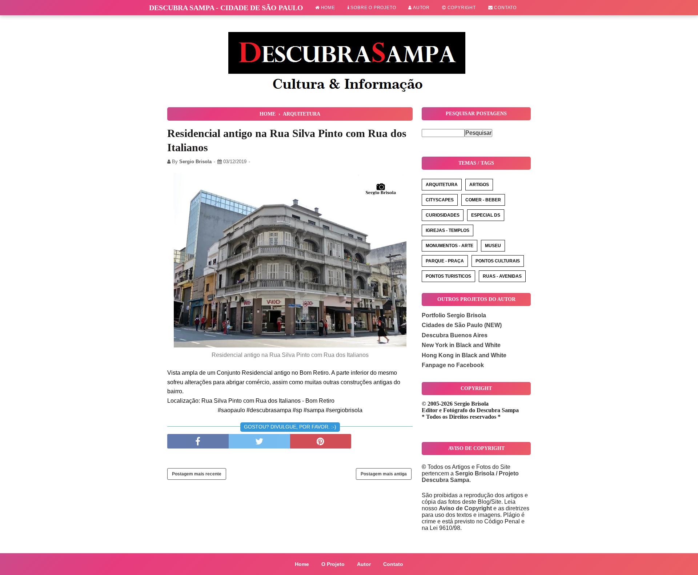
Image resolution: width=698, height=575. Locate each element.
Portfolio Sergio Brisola (454, 315)
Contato (505, 7)
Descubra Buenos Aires (455, 335)
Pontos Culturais (498, 261)
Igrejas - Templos (447, 230)
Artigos (479, 184)
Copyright (461, 7)
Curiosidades (443, 215)
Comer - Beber (483, 199)
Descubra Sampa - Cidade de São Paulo (226, 8)
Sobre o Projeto (372, 7)
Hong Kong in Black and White (464, 355)
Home (327, 7)
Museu (493, 245)
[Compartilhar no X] (259, 441)
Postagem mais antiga (384, 474)
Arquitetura (442, 184)
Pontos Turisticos (448, 276)
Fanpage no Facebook (453, 365)
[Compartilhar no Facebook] (198, 441)
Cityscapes (440, 199)
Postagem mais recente (196, 474)
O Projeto (333, 564)
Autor (421, 7)
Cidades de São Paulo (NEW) (462, 325)
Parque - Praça (445, 261)
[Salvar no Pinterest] (321, 441)
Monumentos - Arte (449, 245)
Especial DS (485, 215)
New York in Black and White (461, 345)
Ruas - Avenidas (502, 276)
